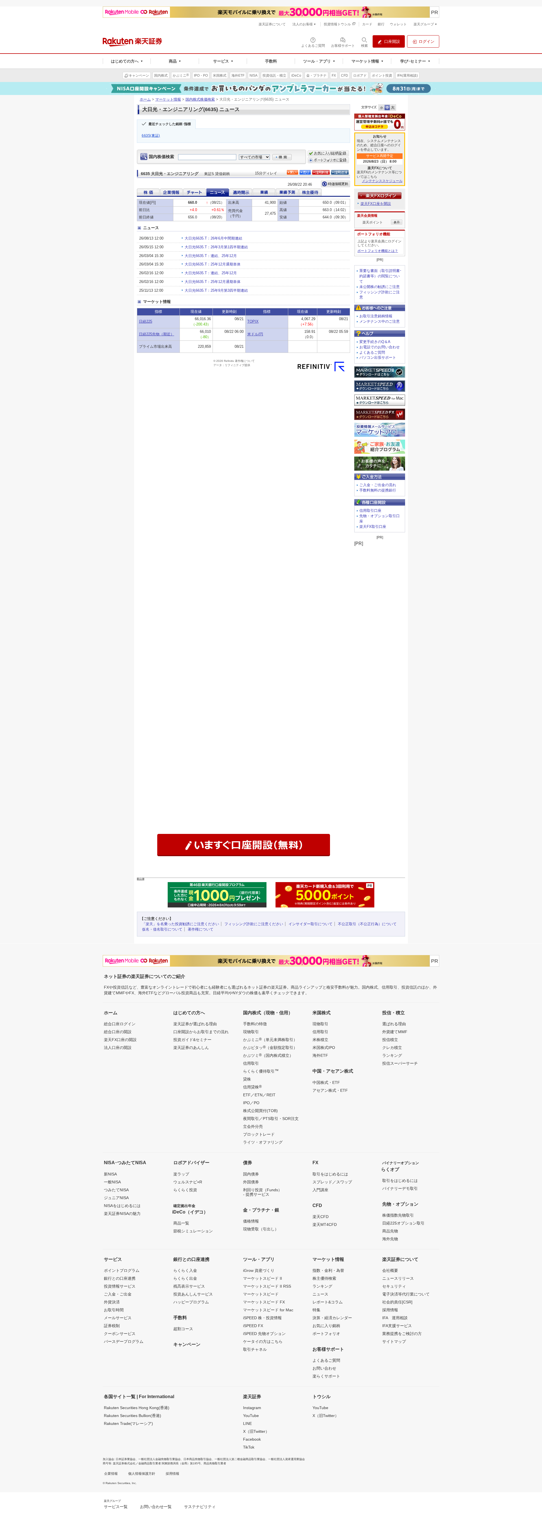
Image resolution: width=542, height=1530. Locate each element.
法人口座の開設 (118, 1047)
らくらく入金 (185, 1270)
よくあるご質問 (372, 352)
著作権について (200, 929)
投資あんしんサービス (193, 1294)
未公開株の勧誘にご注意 (379, 287)
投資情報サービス (120, 1286)
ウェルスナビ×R (187, 1182)
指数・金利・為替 (328, 1270)
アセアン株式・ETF (330, 1090)
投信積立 (390, 1039)
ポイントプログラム (121, 1270)
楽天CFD (320, 1216)
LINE (247, 1423)
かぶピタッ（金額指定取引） (270, 1047)
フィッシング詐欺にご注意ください (253, 924)
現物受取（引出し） (261, 1229)
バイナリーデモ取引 (400, 1188)
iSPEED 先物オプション (264, 1333)
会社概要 (390, 1270)
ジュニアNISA (116, 1197)
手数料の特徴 (255, 1024)
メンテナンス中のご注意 (379, 321)
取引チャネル (255, 1349)
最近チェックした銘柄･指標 (169, 124)
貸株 (247, 1079)
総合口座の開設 (118, 1031)
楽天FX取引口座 (372, 526)
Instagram (252, 1407)
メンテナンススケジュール (382, 181)
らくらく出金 (185, 1278)
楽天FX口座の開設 (120, 1039)
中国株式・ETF (326, 1082)
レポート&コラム (327, 1302)
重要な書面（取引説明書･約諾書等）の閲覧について (380, 276)
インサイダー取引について (311, 924)
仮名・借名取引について (162, 929)
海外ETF (320, 1055)
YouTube (251, 1415)
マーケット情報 (168, 99)
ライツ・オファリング (263, 1142)
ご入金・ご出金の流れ (377, 485)
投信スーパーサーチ (400, 1063)
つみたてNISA (116, 1190)
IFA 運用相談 (395, 1318)
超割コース (183, 1329)
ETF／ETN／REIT (259, 1095)
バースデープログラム (123, 1341)
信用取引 (251, 1063)
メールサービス (118, 1318)
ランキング (392, 1055)
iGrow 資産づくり (258, 1270)
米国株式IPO (323, 1047)
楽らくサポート (326, 1376)
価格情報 (251, 1221)
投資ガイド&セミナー (192, 1039)
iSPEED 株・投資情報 (262, 1318)
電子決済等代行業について (406, 1294)
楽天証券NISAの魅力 (122, 1213)
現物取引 (251, 1031)
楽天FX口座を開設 (375, 204)
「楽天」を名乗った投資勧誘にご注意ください (180, 924)
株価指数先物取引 (398, 1215)
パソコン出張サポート (377, 357)
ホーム (145, 99)
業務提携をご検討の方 (402, 1333)
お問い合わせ (324, 1368)
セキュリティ (394, 1286)
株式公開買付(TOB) (260, 1110)
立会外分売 (253, 1126)
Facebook (252, 1439)
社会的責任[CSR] (397, 1302)
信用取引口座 (370, 510)
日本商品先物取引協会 (197, 1459)
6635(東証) (151, 136)
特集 (316, 1310)
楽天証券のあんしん (191, 1047)
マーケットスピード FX (264, 1302)
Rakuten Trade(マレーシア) (128, 1423)
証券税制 (112, 1325)
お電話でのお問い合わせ (379, 347)
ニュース (320, 1294)
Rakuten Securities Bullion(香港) (132, 1415)
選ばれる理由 (394, 1024)
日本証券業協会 (126, 1459)
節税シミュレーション (193, 1231)
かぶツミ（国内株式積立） (268, 1055)
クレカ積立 (392, 1047)
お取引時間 (114, 1310)
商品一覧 (181, 1223)
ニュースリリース (398, 1278)
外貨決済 (112, 1302)
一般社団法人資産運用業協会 (286, 1459)
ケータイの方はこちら (263, 1341)
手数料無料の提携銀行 (377, 490)
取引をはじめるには (330, 1174)
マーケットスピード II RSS (267, 1286)
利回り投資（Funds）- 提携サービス (262, 1192)
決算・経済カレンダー (332, 1318)
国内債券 (251, 1174)
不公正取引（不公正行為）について (367, 924)
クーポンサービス (120, 1333)
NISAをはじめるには (122, 1205)
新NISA (110, 1174)
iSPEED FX (253, 1325)
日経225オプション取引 (403, 1223)
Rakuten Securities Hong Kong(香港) (136, 1407)
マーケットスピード (261, 1294)
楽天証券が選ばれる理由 (195, 1024)
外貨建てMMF (394, 1031)
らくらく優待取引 (261, 1070)
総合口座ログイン (120, 1024)
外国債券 (251, 1182)
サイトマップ (394, 1341)
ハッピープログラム (191, 1302)
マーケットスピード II (262, 1278)
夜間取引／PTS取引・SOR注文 (271, 1118)
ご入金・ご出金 (118, 1294)
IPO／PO (251, 1103)
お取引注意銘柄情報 (375, 316)
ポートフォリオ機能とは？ (377, 251)
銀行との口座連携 (120, 1278)
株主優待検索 (324, 1278)
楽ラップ (181, 1174)
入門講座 (320, 1190)
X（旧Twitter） (256, 1431)
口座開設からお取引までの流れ (201, 1031)
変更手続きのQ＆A (374, 342)
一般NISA (112, 1182)
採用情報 (390, 1310)
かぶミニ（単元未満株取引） (270, 1039)
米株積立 (320, 1039)
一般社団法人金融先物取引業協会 (159, 1459)
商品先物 (390, 1231)
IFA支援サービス (397, 1325)
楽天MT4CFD (324, 1224)
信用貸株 (252, 1086)
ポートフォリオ (326, 1333)
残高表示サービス (189, 1286)
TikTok (248, 1447)
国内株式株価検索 (200, 99)
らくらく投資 (185, 1190)
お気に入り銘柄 (326, 1325)
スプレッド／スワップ (332, 1182)
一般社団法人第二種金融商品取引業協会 (240, 1459)
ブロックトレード (259, 1134)
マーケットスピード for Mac (268, 1310)
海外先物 (390, 1239)
